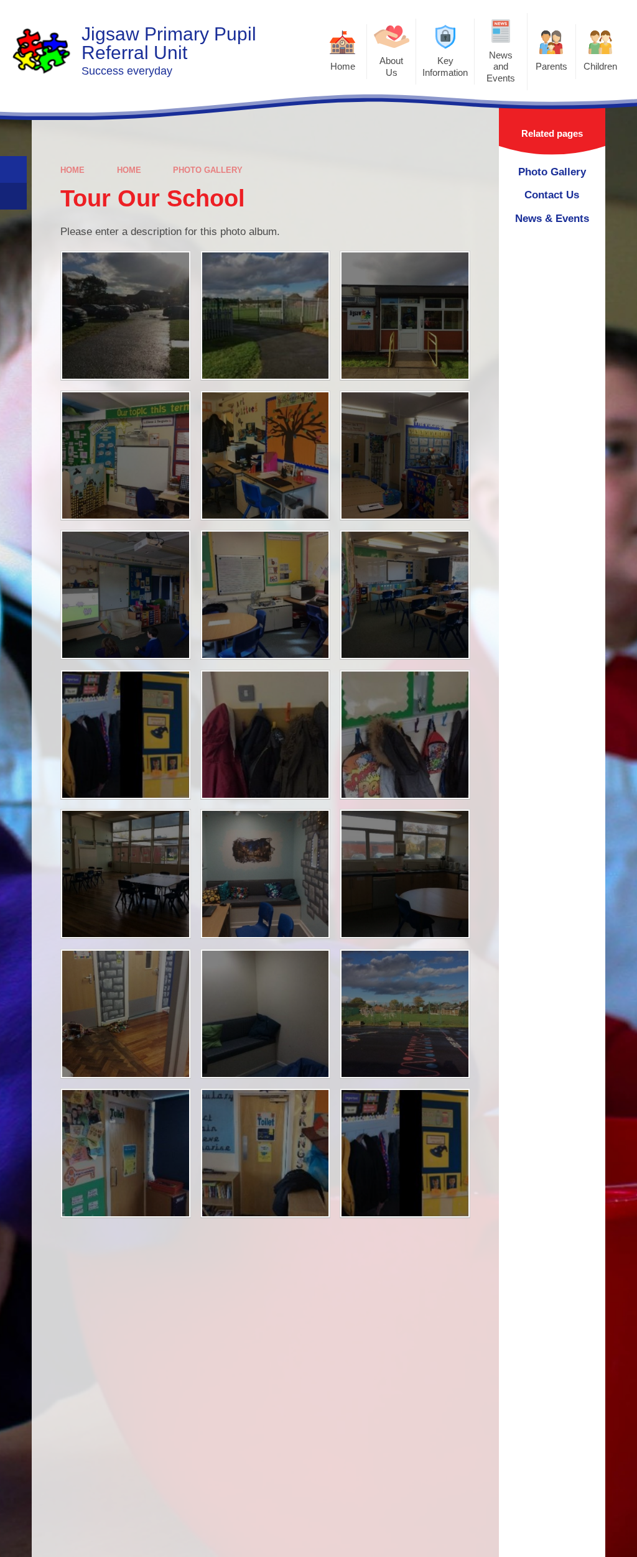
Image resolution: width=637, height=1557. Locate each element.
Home (72, 170)
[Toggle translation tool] (13, 196)
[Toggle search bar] (13, 169)
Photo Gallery (208, 170)
